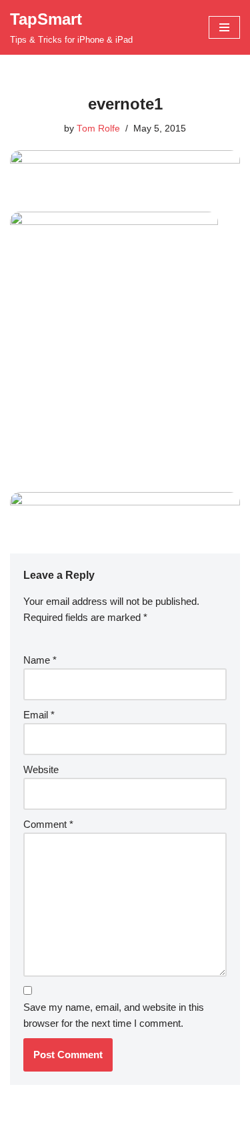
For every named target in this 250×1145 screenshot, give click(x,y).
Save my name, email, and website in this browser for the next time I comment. (113, 1015)
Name (40, 660)
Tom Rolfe (98, 129)
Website (41, 769)
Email (39, 714)
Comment (48, 824)
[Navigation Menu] (224, 27)
